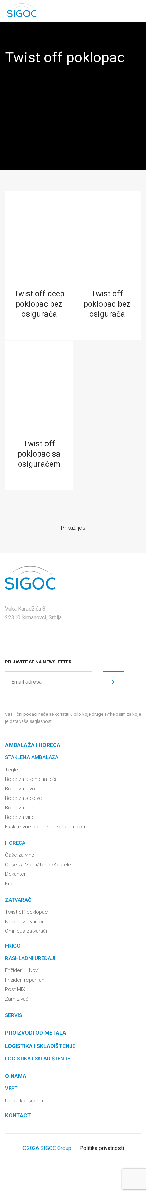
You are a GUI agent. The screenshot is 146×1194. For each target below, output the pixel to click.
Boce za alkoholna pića (31, 779)
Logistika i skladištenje (37, 1059)
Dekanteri (16, 874)
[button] (133, 12)
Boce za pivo (20, 789)
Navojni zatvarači (24, 922)
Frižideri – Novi (22, 970)
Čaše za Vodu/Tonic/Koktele (38, 865)
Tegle (11, 770)
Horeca (15, 843)
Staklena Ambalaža (31, 757)
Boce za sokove (23, 798)
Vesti (12, 1088)
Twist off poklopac (26, 912)
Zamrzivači (17, 999)
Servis (13, 1015)
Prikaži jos (73, 528)
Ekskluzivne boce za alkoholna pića (45, 827)
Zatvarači (19, 900)
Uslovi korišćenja (24, 1101)
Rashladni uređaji (30, 958)
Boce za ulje (19, 808)
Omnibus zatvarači (26, 931)
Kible (10, 884)
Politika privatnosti (101, 1148)
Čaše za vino (19, 855)
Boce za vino (20, 817)
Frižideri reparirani (25, 980)
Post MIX (15, 989)
